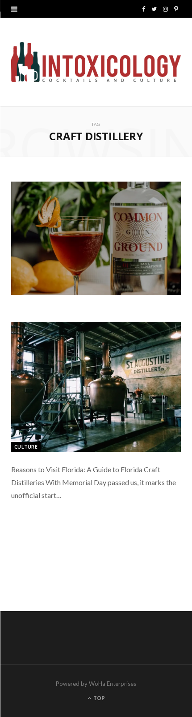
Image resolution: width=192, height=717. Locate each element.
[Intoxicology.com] (96, 62)
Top (98, 698)
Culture (26, 446)
